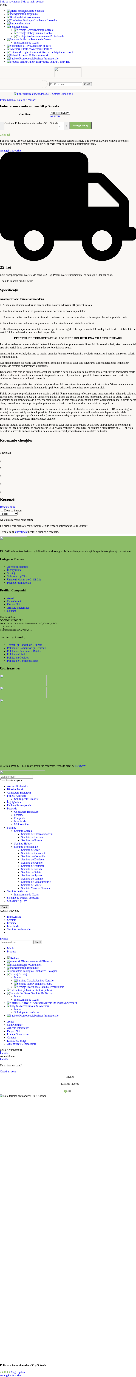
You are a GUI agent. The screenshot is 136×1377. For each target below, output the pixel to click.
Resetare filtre (7, 506)
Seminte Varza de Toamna (35, 888)
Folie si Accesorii (16, 795)
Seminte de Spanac (31, 875)
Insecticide (20, 821)
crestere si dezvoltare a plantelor (29, 365)
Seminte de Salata (31, 872)
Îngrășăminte (14, 569)
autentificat (21, 531)
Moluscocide (21, 824)
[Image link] (13, 545)
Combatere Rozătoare (26, 811)
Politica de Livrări (17, 654)
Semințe (11, 573)
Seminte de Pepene (31, 862)
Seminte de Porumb (32, 840)
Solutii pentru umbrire (26, 798)
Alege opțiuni (18, 1372)
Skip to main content (32, 1)
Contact (11, 610)
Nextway (80, 765)
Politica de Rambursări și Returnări (26, 647)
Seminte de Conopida (33, 856)
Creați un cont (8, 1071)
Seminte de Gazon (17, 891)
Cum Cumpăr (14, 601)
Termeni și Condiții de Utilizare (24, 644)
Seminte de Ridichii (32, 869)
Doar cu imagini (13, 510)
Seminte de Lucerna (32, 837)
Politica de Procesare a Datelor (24, 651)
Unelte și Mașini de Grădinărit (24, 579)
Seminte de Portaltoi (32, 865)
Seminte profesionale (18, 929)
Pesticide (12, 808)
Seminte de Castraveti (33, 853)
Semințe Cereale (44, 29)
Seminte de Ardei (31, 849)
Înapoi (17, 977)
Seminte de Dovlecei (32, 859)
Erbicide (19, 814)
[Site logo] (68, 76)
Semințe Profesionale (52, 36)
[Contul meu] (95, 84)
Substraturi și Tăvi (17, 576)
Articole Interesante (18, 607)
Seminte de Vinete (31, 884)
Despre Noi (13, 604)
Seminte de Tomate (32, 878)
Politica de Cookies (18, 657)
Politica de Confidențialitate (22, 660)
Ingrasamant (14, 916)
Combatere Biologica (19, 792)
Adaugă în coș (80, 125)
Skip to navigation (10, 1)
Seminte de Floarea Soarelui (37, 833)
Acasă (10, 598)
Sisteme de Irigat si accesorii (23, 897)
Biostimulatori (15, 789)
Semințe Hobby (43, 33)
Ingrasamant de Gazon (26, 42)
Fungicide (19, 818)
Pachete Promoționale (19, 582)
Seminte (11, 919)
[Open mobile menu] (43, 84)
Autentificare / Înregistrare (21, 1043)
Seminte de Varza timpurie (36, 881)
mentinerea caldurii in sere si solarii (31, 305)
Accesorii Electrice (17, 566)
